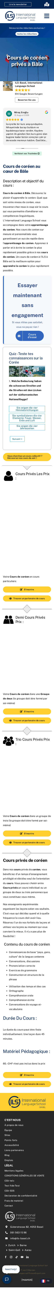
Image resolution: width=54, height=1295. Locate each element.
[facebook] (5, 1257)
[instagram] (11, 1257)
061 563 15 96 (18, 1232)
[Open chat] (6, 1279)
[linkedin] (27, 1257)
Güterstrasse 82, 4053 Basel (26, 1226)
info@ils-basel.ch (20, 1238)
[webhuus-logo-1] (27, 1279)
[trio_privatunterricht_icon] (27, 1096)
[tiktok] (16, 1257)
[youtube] (22, 1257)
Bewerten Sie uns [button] (27, 100)
